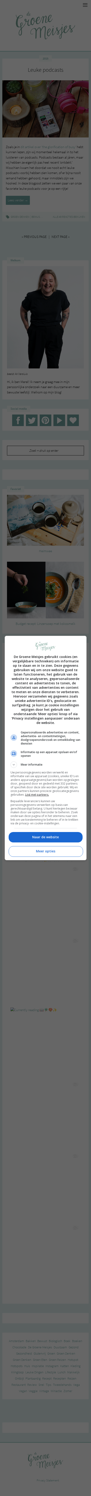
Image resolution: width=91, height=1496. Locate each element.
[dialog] (46, 748)
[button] (45, 764)
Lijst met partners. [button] (37, 795)
